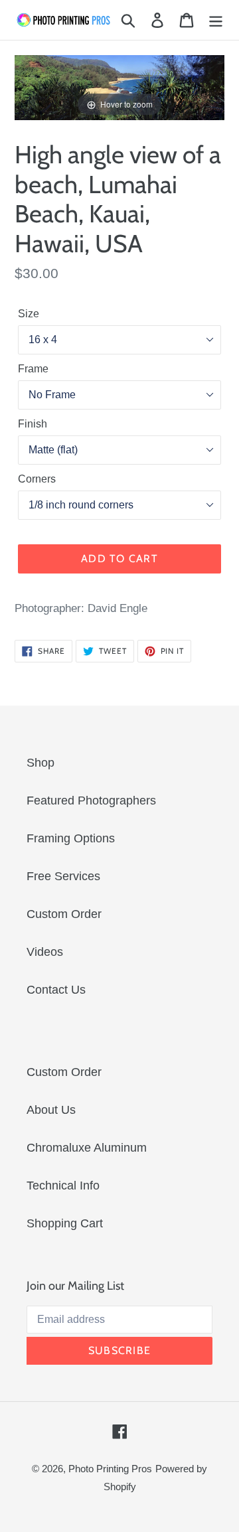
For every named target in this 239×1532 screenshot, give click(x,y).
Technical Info (63, 1185)
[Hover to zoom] (119, 87)
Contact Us (56, 989)
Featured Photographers (91, 800)
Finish (32, 423)
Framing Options (71, 838)
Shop (40, 762)
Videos (45, 951)
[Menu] (215, 20)
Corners (37, 479)
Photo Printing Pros (110, 1468)
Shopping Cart (65, 1223)
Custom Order (64, 914)
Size (28, 313)
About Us (51, 1109)
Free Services (63, 876)
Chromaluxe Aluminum (87, 1147)
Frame (33, 368)
